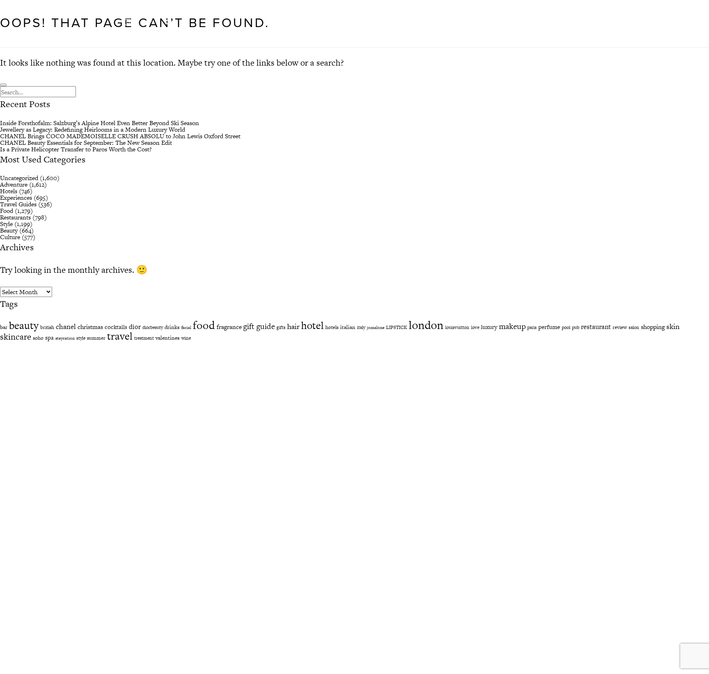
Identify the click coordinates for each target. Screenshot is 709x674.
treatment (144, 338)
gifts (281, 327)
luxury (489, 327)
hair (293, 326)
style (80, 338)
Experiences (16, 197)
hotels (331, 327)
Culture (10, 237)
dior (135, 326)
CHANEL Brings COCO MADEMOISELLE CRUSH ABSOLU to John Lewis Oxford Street (120, 136)
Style (6, 223)
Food (6, 210)
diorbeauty (152, 327)
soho (38, 338)
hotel (312, 325)
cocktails (116, 327)
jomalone (375, 327)
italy (361, 327)
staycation (65, 338)
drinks (172, 327)
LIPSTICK (396, 327)
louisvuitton (457, 327)
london (426, 325)
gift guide (259, 326)
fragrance (229, 326)
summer (96, 338)
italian (347, 327)
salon (634, 327)
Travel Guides (18, 204)
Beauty (9, 230)
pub (575, 327)
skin (672, 326)
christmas (90, 326)
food (204, 325)
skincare (15, 337)
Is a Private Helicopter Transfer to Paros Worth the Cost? (76, 149)
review (620, 327)
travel (120, 336)
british (47, 327)
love (475, 327)
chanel (66, 326)
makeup (512, 326)
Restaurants (15, 217)
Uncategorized (19, 178)
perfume (549, 327)
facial (186, 327)
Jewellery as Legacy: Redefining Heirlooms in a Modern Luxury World (92, 129)
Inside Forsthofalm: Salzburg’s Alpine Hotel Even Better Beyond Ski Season (99, 123)
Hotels (8, 191)
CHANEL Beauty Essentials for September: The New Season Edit (86, 142)
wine (186, 338)
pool (566, 327)
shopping (653, 326)
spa (49, 338)
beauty (24, 325)
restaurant (596, 326)
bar (3, 327)
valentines (168, 338)
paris (532, 327)
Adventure (13, 184)
